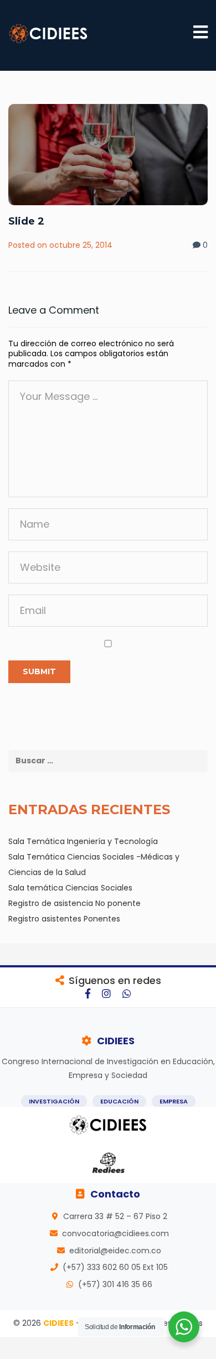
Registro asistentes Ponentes (64, 918)
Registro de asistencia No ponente (74, 903)
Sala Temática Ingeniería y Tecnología (83, 841)
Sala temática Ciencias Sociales (70, 887)
